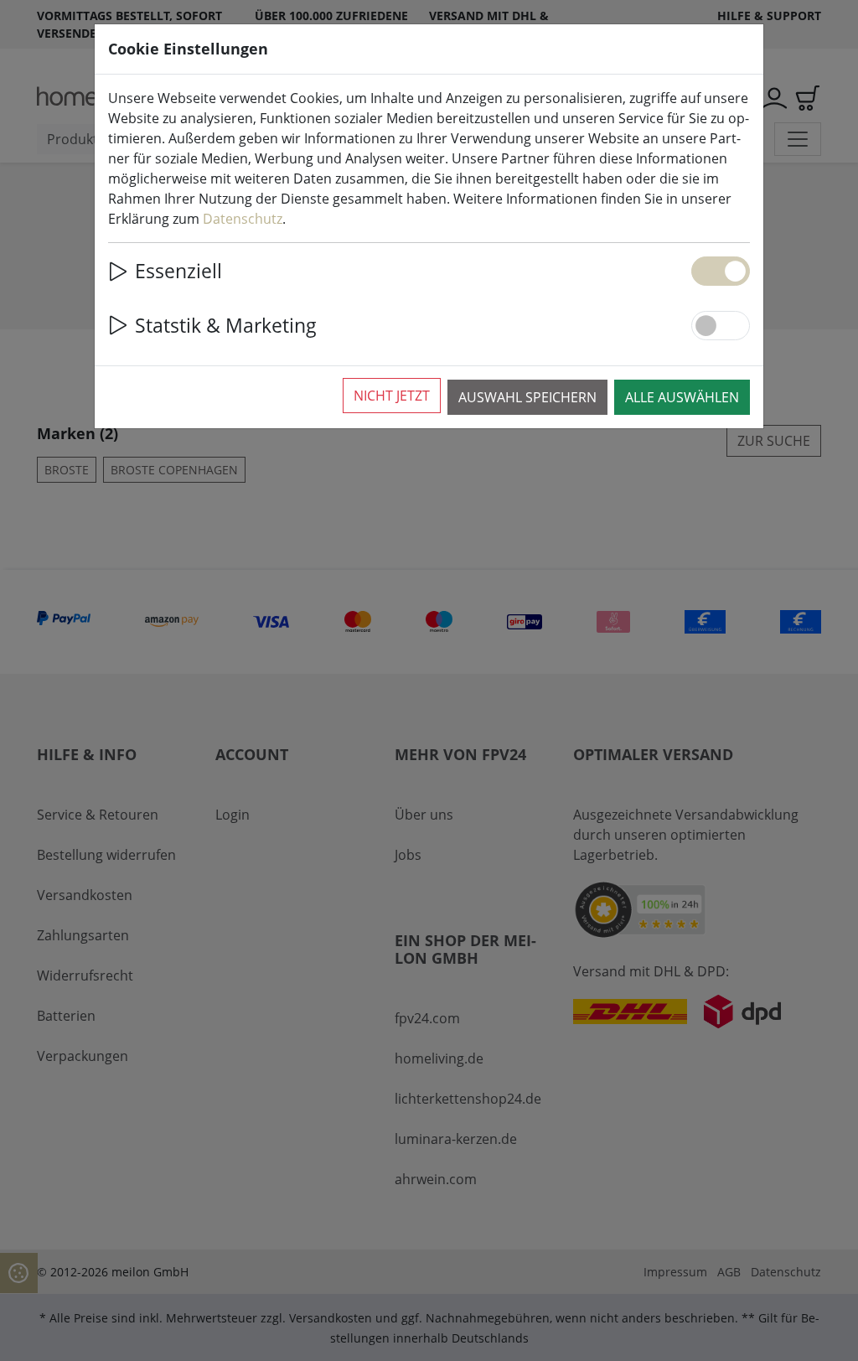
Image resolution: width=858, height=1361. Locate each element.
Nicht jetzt (392, 395)
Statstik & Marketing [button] (226, 325)
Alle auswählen (682, 397)
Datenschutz (242, 219)
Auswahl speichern (527, 397)
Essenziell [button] (178, 270)
